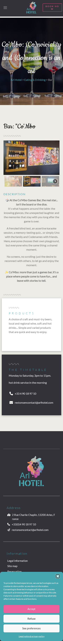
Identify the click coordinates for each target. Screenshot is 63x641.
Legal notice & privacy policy (31, 636)
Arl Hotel (16, 79)
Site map (12, 566)
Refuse (31, 618)
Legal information (17, 560)
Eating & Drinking (35, 79)
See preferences (31, 628)
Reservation (14, 571)
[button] (57, 576)
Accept (31, 608)
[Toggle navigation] (5, 7)
